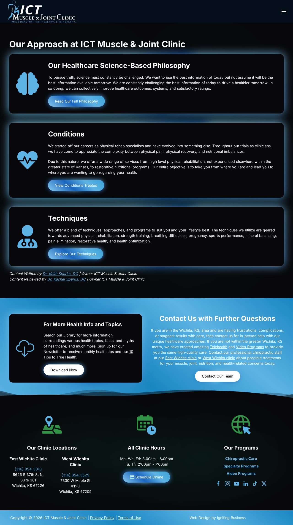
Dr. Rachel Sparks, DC (66, 279)
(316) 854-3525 (75, 475)
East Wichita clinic (181, 358)
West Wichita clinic (219, 358)
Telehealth (218, 346)
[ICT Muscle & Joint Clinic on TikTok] (255, 483)
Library (69, 335)
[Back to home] (42, 11)
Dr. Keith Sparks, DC (60, 273)
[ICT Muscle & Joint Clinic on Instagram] (227, 483)
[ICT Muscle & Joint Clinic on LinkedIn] (246, 483)
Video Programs (250, 346)
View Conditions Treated (76, 185)
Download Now (63, 370)
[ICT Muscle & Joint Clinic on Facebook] (218, 483)
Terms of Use (129, 517)
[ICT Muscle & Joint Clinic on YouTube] (236, 483)
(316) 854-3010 (28, 469)
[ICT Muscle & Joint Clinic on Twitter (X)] (264, 483)
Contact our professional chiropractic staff (245, 352)
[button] (284, 11)
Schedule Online (149, 477)
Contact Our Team (217, 376)
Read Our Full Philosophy (76, 101)
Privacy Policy (102, 517)
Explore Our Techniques (75, 254)
